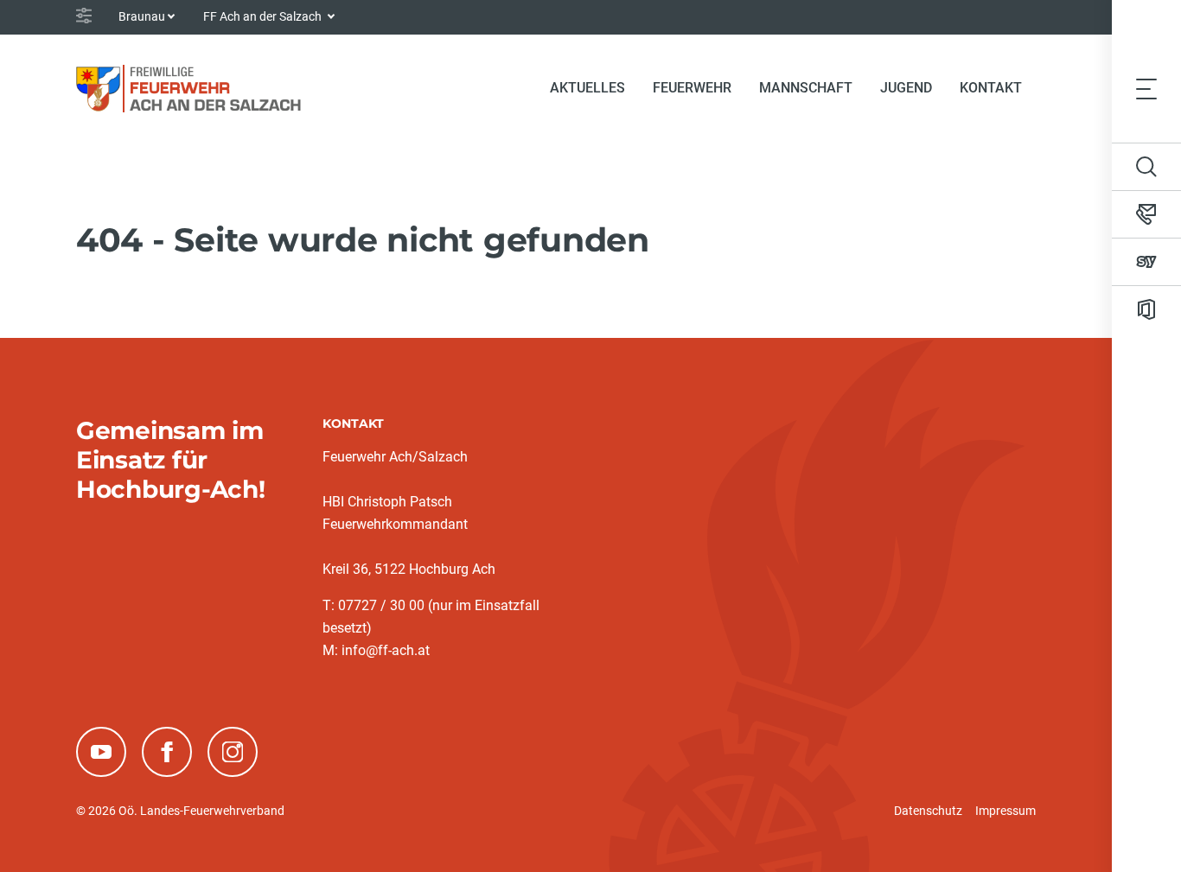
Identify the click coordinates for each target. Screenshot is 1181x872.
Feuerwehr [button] (692, 88)
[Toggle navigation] (1146, 88)
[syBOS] (1146, 262)
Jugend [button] (906, 88)
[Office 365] (1146, 309)
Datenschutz (928, 811)
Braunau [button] (141, 16)
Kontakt (991, 88)
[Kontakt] (1146, 214)
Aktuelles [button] (587, 88)
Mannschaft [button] (805, 88)
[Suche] (1146, 166)
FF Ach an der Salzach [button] (263, 16)
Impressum (1005, 811)
